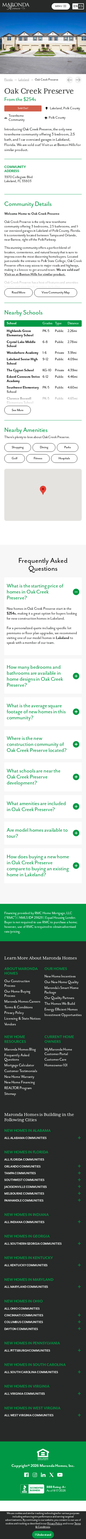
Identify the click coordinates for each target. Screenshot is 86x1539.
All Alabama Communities (25, 1138)
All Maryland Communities (26, 1287)
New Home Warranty (19, 1077)
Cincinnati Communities (23, 1315)
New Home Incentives (60, 976)
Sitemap (10, 1094)
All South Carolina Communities (31, 1372)
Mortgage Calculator (19, 1065)
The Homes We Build (59, 1004)
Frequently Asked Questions (16, 1057)
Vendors (10, 1024)
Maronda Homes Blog (20, 1049)
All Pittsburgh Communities (27, 1351)
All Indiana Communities (24, 1222)
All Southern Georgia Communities (32, 1244)
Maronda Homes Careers (22, 1001)
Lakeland (23, 79)
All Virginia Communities (24, 1394)
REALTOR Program (18, 1088)
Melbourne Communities (24, 1194)
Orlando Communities (22, 1166)
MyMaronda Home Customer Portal (58, 1051)
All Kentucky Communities (26, 1265)
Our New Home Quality (61, 982)
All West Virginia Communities (29, 1415)
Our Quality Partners (59, 998)
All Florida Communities (24, 1160)
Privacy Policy (54, 1523)
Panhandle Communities (23, 1200)
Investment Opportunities (62, 1015)
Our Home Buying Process (17, 993)
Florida (8, 79)
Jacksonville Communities (25, 1187)
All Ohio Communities (22, 1309)
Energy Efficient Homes (61, 1009)
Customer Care (55, 1059)
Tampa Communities (20, 1173)
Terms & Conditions (18, 1007)
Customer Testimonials (20, 1071)
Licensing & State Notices (22, 1018)
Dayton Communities (21, 1329)
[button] (43, 490)
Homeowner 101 (56, 1065)
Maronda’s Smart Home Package (61, 990)
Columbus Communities (23, 1322)
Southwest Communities (24, 1180)
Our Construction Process (17, 983)
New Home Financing (19, 1082)
